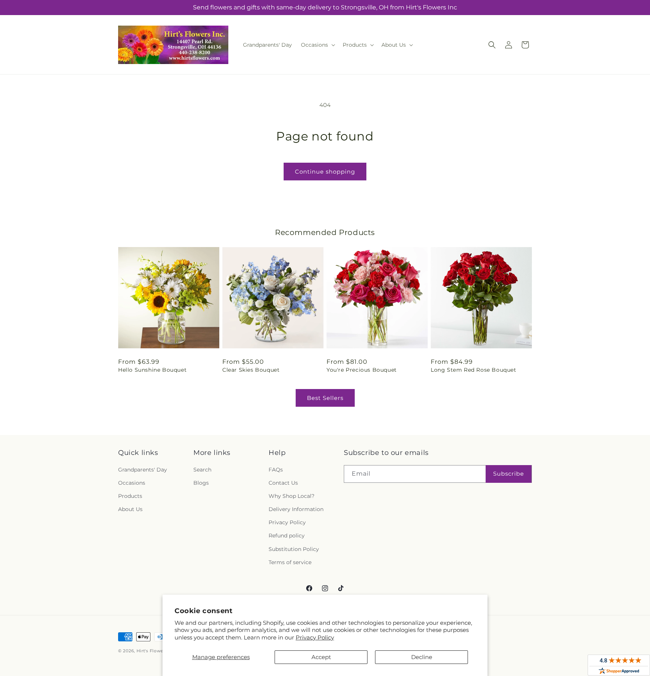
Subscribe (508, 473)
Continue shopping (325, 171)
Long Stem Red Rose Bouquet (473, 369)
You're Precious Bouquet (362, 369)
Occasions (131, 482)
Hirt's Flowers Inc (156, 650)
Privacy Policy (315, 637)
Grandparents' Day (142, 469)
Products (130, 496)
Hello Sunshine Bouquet (152, 369)
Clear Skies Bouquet (250, 369)
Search (202, 469)
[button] (317, 45)
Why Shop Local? (291, 496)
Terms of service (290, 562)
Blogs (201, 482)
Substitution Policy (294, 549)
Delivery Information (296, 509)
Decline (421, 657)
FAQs (276, 469)
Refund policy (287, 535)
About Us (130, 509)
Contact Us (283, 482)
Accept (321, 657)
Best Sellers (325, 397)
